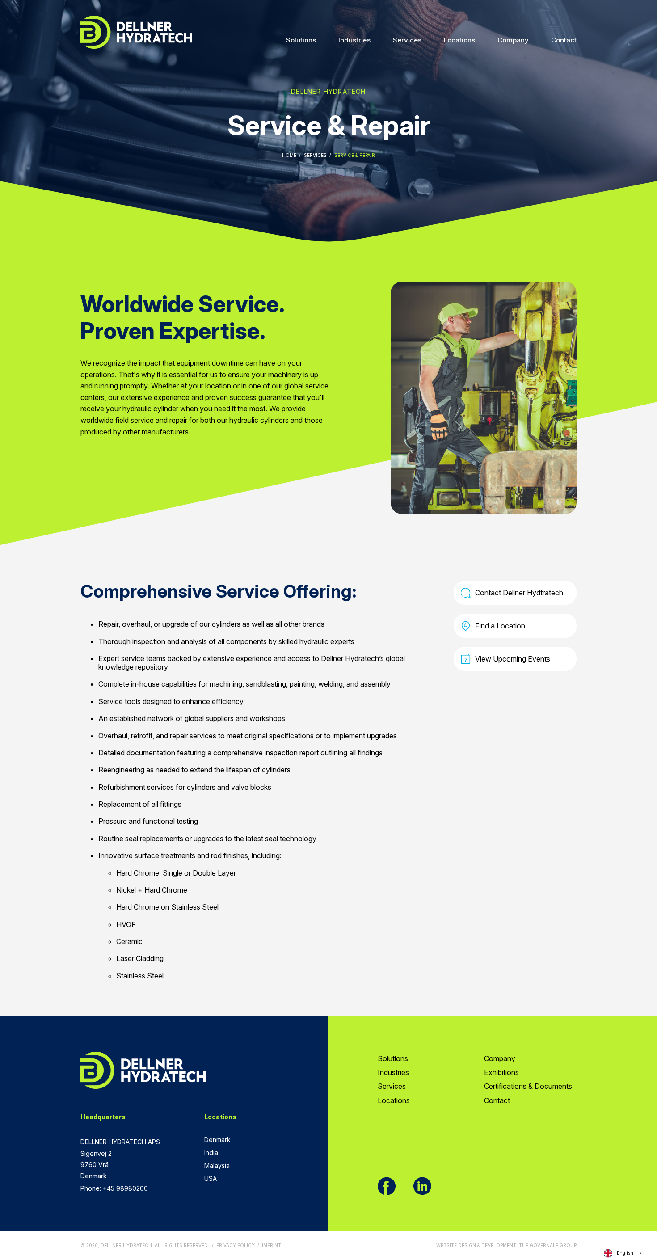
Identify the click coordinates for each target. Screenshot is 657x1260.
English (625, 1253)
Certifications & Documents (528, 1086)
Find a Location (500, 625)
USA (210, 1178)
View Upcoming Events (512, 658)
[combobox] (624, 1253)
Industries (354, 40)
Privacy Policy (235, 1245)
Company (513, 40)
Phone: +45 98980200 (114, 1188)
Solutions (301, 40)
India (211, 1152)
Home (289, 155)
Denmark (217, 1139)
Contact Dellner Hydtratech (519, 592)
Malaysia (217, 1165)
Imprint (271, 1245)
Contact (564, 40)
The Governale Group (548, 1245)
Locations (459, 40)
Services (407, 40)
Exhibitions (501, 1072)
